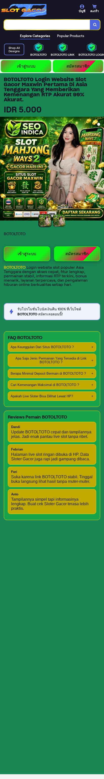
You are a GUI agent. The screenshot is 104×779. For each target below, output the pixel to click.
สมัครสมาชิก (78, 66)
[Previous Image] (4, 169)
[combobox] (47, 25)
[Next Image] (100, 169)
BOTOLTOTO (15, 267)
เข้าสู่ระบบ (26, 66)
